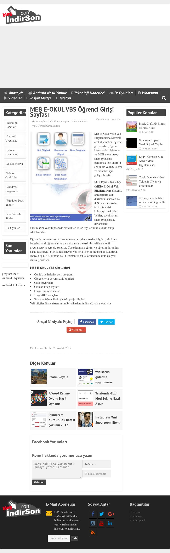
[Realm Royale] (40, 376)
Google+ (79, 330)
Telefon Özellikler (11, 175)
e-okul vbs (105, 303)
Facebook (88, 322)
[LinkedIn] (110, 523)
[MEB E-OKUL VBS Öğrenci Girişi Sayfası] (61, 176)
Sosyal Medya (40, 98)
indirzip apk (139, 520)
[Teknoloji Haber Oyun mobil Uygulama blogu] (22, 14)
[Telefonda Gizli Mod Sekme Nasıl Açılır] (86, 398)
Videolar (14, 98)
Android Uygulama (11, 138)
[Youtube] (101, 523)
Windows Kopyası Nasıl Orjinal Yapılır (151, 142)
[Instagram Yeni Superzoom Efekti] (86, 419)
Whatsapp (150, 92)
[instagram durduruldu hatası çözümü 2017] (40, 419)
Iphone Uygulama (11, 152)
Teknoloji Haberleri (89, 92)
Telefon (65, 98)
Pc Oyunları (123, 92)
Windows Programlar (12, 189)
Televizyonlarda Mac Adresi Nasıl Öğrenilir (152, 200)
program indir (10, 274)
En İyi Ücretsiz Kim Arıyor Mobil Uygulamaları (151, 161)
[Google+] (110, 514)
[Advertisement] (85, 57)
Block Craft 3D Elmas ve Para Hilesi (152, 125)
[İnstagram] (93, 523)
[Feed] (93, 533)
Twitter (108, 322)
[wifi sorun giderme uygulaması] (86, 376)
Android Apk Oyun (13, 285)
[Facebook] (93, 514)
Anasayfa (15, 92)
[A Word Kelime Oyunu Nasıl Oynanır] (40, 398)
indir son (137, 516)
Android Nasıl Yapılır (49, 92)
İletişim (136, 512)
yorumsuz (104, 119)
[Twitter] (101, 514)
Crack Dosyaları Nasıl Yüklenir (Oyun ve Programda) (152, 181)
